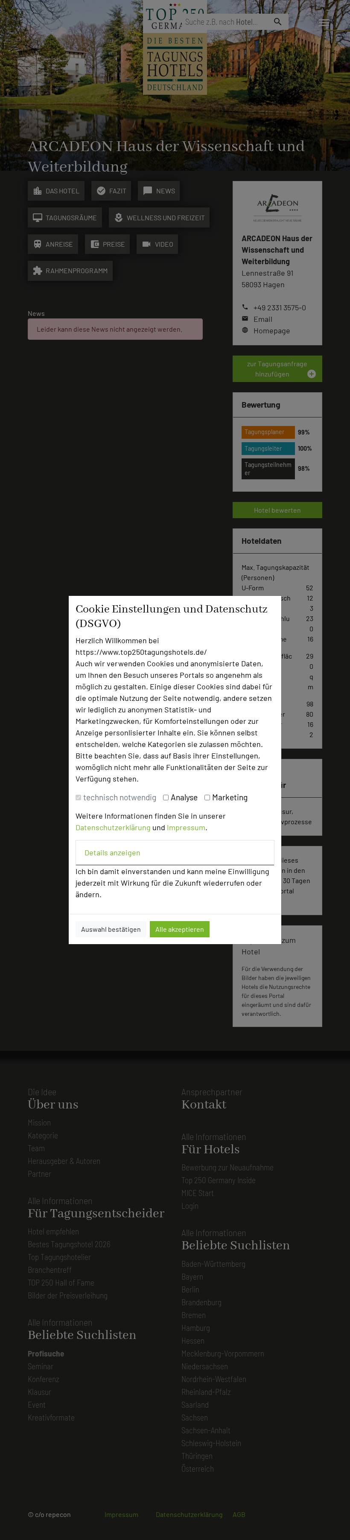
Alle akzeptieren (179, 929)
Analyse (184, 797)
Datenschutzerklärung (113, 827)
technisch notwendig (119, 797)
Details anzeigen (112, 852)
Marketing (230, 797)
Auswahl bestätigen (111, 929)
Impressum (186, 827)
